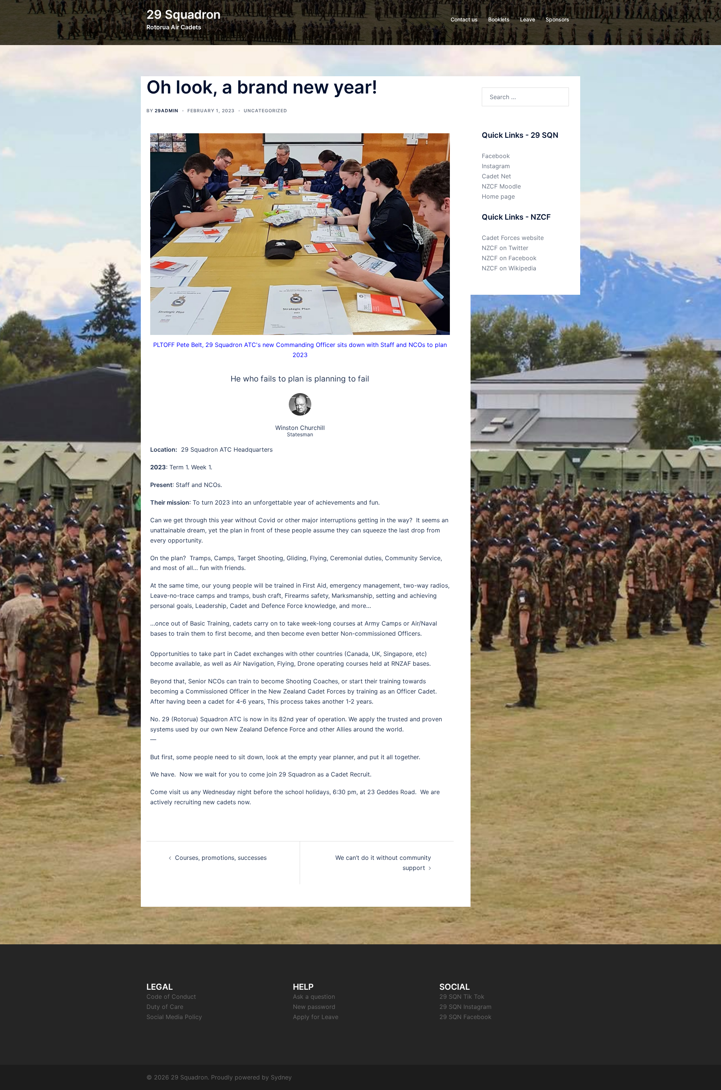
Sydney (281, 1077)
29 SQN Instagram (465, 1006)
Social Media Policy (174, 1017)
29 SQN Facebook (465, 1017)
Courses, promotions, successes (221, 857)
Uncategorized (265, 110)
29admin (166, 110)
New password (314, 1006)
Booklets (499, 19)
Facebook (496, 156)
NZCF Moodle (501, 186)
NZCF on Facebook (509, 258)
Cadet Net (496, 176)
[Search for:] (525, 96)
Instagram (496, 166)
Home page (498, 196)
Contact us (464, 19)
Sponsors (557, 19)
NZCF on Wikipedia (509, 268)
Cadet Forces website (513, 237)
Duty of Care (164, 1006)
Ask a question (314, 996)
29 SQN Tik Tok (461, 996)
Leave (527, 19)
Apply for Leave (315, 1017)
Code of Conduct (171, 996)
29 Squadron (183, 14)
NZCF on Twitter (505, 248)
